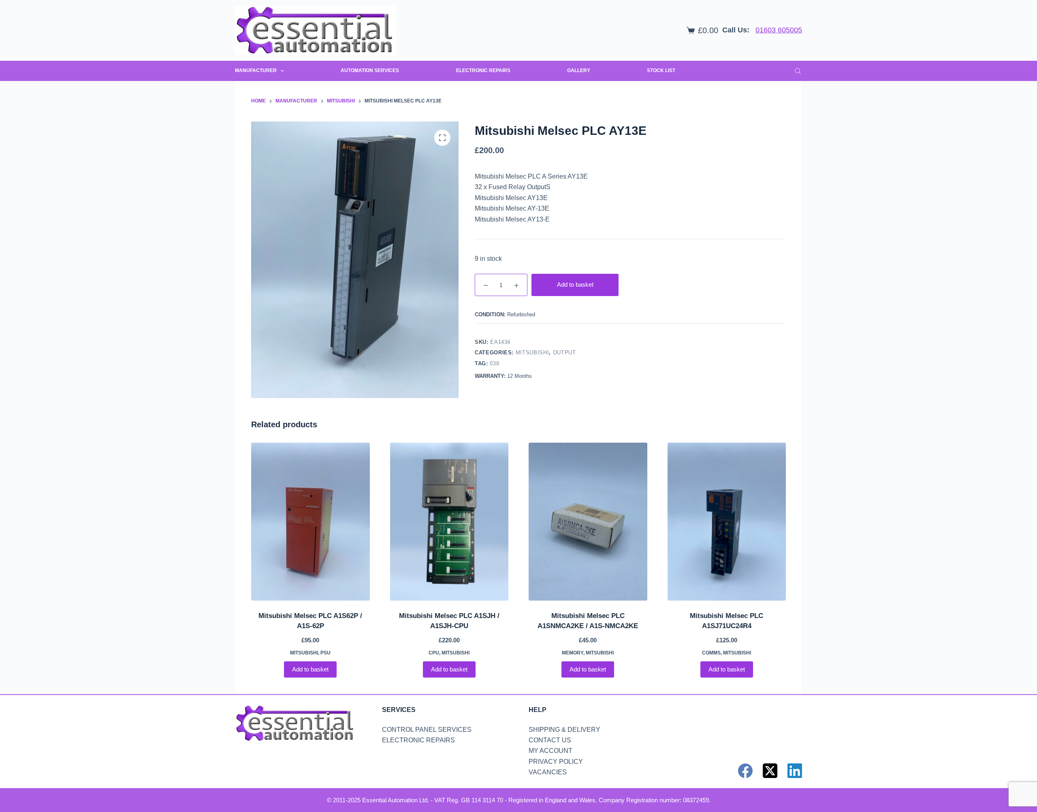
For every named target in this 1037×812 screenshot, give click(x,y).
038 (494, 363)
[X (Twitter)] (770, 770)
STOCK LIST (661, 70)
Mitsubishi (532, 353)
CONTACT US (550, 740)
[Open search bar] (798, 71)
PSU (325, 653)
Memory (572, 653)
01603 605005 (778, 30)
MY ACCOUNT (550, 750)
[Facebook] (745, 770)
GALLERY (578, 70)
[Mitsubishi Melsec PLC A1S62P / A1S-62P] (310, 522)
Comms (711, 653)
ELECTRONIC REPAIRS (483, 70)
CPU (434, 653)
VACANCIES (548, 772)
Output (564, 353)
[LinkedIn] (794, 770)
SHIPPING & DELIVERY (564, 729)
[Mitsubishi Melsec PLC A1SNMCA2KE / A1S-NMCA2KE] (588, 522)
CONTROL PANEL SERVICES (427, 729)
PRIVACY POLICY (556, 761)
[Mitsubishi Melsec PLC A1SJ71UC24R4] (727, 522)
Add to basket (575, 284)
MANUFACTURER (256, 70)
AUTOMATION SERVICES (370, 70)
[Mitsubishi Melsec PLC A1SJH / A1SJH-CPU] (449, 522)
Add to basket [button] (310, 669)
